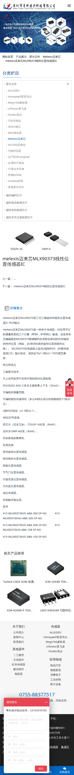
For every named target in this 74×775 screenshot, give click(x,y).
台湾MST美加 (16, 163)
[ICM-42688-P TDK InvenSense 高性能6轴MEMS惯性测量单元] (18, 596)
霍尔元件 (34, 56)
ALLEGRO (14, 90)
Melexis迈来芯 (52, 56)
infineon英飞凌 (17, 108)
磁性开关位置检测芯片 (19, 217)
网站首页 (7, 56)
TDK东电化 (14, 120)
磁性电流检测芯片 (16, 202)
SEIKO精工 (14, 126)
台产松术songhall (19, 157)
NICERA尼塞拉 (17, 145)
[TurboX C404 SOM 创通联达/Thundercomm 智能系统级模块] (18, 568)
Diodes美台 (15, 114)
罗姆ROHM (14, 175)
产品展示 (21, 56)
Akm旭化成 (14, 132)
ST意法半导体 (16, 169)
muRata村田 (15, 181)
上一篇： (37, 278)
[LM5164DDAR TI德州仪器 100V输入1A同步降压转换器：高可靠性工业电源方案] (55, 596)
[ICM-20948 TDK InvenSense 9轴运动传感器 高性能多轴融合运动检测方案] (55, 568)
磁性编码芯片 (14, 195)
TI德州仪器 (14, 151)
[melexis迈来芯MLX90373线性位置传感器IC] (26, 5)
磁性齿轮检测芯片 (16, 210)
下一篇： (33, 286)
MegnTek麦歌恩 (18, 102)
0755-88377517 (37, 694)
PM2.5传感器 (50, 747)
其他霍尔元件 (16, 187)
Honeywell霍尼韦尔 (20, 96)
